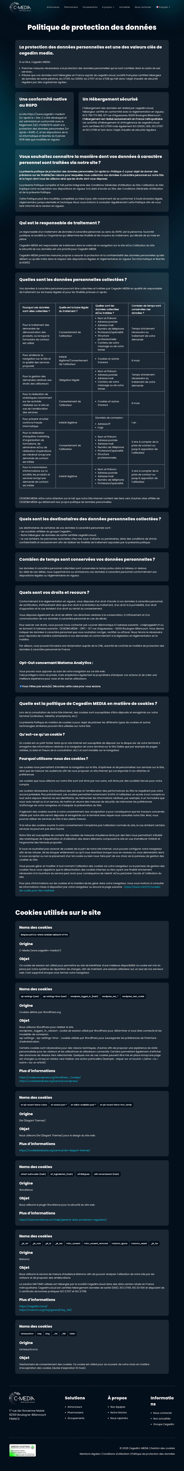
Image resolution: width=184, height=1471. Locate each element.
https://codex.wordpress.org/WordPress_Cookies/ (50, 1077)
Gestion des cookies (162, 1448)
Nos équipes (117, 1407)
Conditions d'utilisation (115, 1454)
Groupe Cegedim (163, 1424)
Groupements (90, 7)
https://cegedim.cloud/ (33, 1306)
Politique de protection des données (153, 1454)
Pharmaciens (71, 7)
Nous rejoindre (119, 1418)
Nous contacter (143, 7)
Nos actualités (162, 1418)
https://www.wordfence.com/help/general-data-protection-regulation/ (63, 1219)
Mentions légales (90, 1454)
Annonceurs (53, 7)
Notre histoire (118, 1412)
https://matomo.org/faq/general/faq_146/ (45, 1310)
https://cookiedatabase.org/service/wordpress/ (48, 1081)
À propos (107, 7)
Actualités (124, 7)
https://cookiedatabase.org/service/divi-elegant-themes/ (54, 1150)
